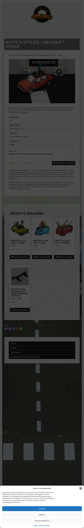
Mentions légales (44, 525)
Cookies (35, 525)
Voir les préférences (42, 521)
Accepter (42, 509)
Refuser (42, 515)
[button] (81, 488)
